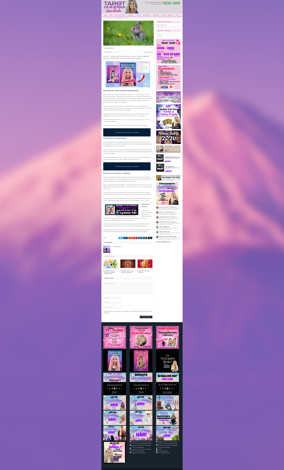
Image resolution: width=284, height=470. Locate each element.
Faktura (138, 15)
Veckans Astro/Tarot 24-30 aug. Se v (168, 217)
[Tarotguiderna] (121, 6)
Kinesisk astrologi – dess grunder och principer (127, 271)
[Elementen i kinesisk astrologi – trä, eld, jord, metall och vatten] (110, 264)
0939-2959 (171, 3)
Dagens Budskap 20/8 (164, 231)
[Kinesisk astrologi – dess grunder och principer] (127, 264)
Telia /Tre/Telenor (119, 15)
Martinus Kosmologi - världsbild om (167, 207)
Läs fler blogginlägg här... (163, 242)
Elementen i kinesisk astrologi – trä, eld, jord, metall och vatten (109, 272)
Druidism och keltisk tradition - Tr (167, 212)
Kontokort (130, 15)
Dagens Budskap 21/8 (164, 226)
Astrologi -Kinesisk (148, 52)
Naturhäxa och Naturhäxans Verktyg (167, 236)
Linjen (110, 15)
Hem (105, 15)
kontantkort (147, 15)
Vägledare (156, 15)
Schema (163, 15)
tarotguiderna (108, 52)
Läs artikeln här (175, 209)
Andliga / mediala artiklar (161, 25)
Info (177, 15)
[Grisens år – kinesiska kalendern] (145, 264)
